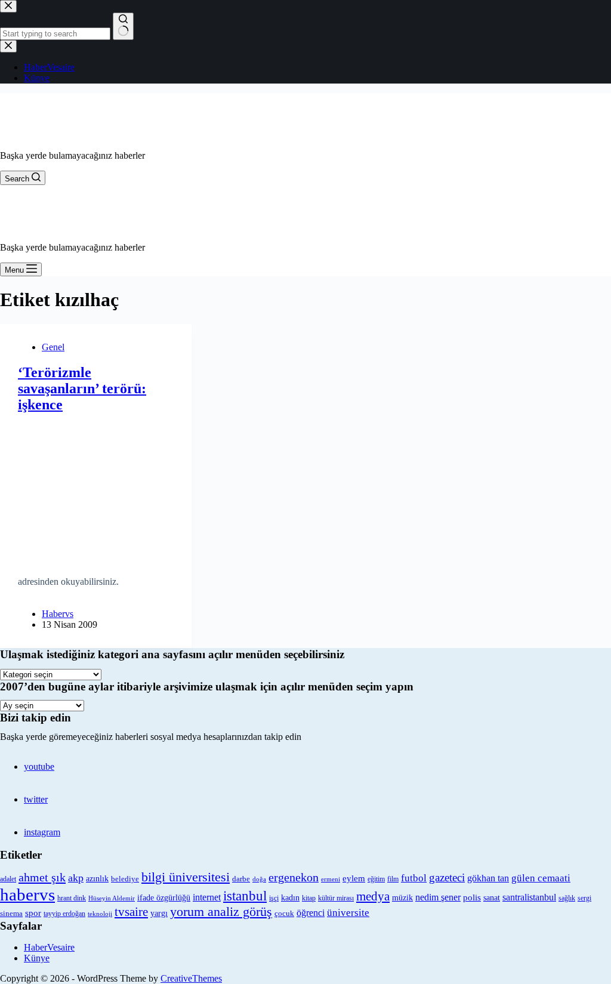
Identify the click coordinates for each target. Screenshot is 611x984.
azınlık (97, 878)
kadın (290, 897)
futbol (414, 878)
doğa (259, 879)
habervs (27, 894)
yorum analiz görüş (221, 912)
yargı (159, 913)
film (393, 879)
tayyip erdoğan (64, 913)
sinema (11, 913)
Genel (53, 347)
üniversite (348, 912)
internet (207, 897)
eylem (353, 878)
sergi (584, 898)
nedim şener (438, 897)
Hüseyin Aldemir (111, 898)
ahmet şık (42, 877)
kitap (309, 898)
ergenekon (294, 877)
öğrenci (311, 912)
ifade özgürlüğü (163, 897)
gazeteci (447, 877)
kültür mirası (336, 898)
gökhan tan (488, 878)
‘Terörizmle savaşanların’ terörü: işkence (82, 388)
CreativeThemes (191, 978)
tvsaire (131, 912)
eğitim (376, 879)
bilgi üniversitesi (185, 876)
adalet (8, 879)
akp (76, 878)
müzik (402, 897)
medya (373, 896)
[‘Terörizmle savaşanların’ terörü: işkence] (96, 490)
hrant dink (71, 898)
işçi (274, 898)
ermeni (330, 879)
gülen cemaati (540, 878)
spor (33, 913)
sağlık (566, 898)
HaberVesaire (49, 947)
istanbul (245, 895)
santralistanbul (529, 897)
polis (472, 897)
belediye (125, 878)
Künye (37, 958)
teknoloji (100, 914)
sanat (491, 897)
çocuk (284, 913)
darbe (241, 879)
